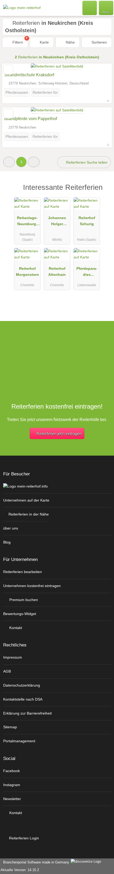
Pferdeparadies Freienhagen (86, 272)
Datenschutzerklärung (21, 685)
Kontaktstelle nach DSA (22, 699)
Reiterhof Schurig (86, 221)
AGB (7, 671)
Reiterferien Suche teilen (86, 162)
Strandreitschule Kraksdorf (29, 75)
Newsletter (12, 799)
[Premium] (103, 192)
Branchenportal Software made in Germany (35, 862)
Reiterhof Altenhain (57, 271)
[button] (9, 162)
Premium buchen (23, 600)
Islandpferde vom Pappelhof (30, 118)
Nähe (70, 42)
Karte (44, 42)
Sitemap (10, 727)
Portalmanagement (19, 741)
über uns (10, 528)
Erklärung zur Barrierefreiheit (27, 713)
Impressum (12, 657)
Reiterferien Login (23, 838)
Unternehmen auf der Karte (26, 500)
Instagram (11, 785)
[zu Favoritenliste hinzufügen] (8, 69)
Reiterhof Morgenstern (27, 271)
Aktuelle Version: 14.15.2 (20, 870)
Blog (7, 542)
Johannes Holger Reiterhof (57, 222)
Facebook (11, 771)
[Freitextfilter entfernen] (89, 7)
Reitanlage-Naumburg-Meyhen (27, 222)
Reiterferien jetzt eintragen (59, 433)
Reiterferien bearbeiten (22, 572)
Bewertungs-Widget (19, 614)
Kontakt (15, 628)
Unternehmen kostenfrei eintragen (32, 586)
